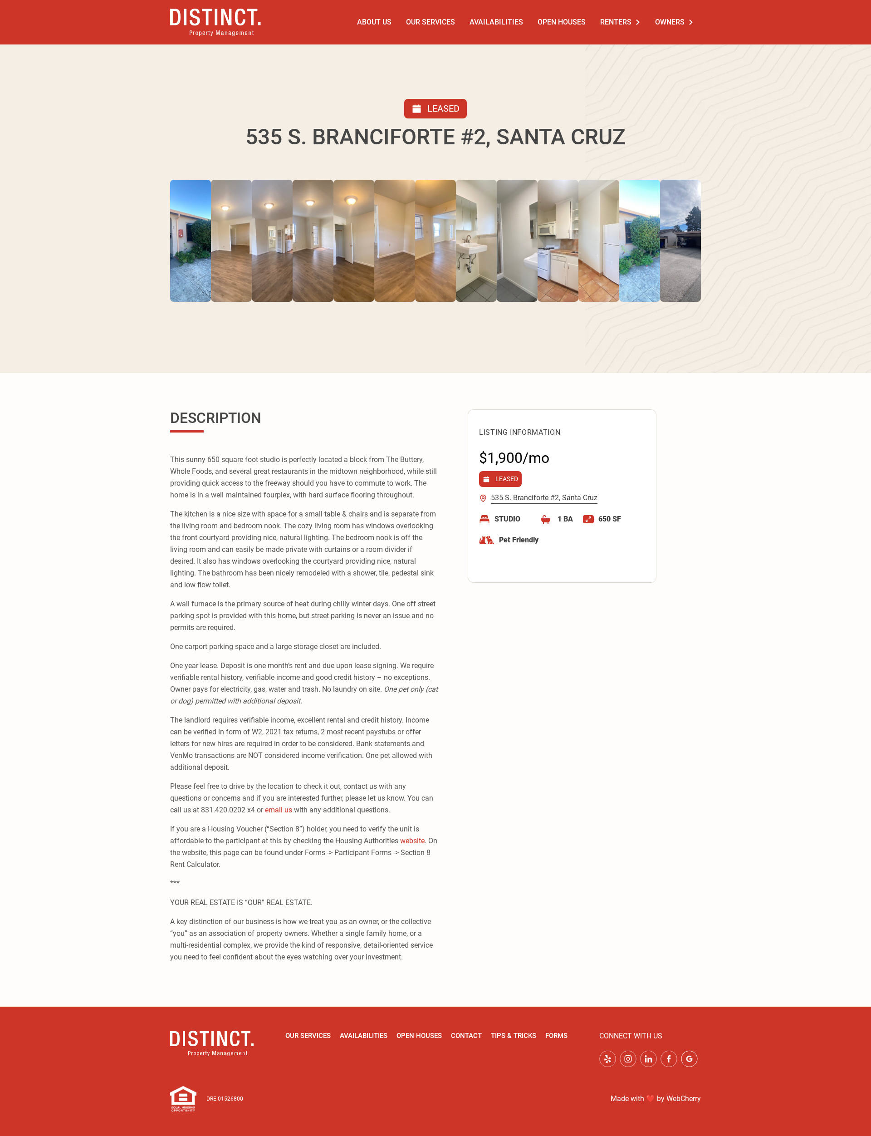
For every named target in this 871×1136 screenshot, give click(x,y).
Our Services (430, 22)
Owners (670, 22)
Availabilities (496, 22)
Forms (556, 1036)
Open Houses (562, 22)
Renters (615, 22)
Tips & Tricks (513, 1036)
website (412, 840)
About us (374, 22)
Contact (466, 1036)
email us (278, 810)
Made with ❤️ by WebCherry (656, 1098)
